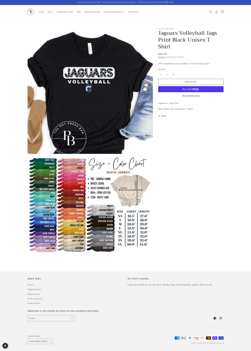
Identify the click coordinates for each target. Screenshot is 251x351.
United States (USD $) (38, 341)
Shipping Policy (34, 289)
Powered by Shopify (217, 343)
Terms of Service (35, 298)
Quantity (161, 69)
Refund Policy (33, 294)
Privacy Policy (33, 303)
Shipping (161, 57)
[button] (211, 12)
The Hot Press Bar (203, 343)
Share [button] (163, 116)
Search (30, 285)
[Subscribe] (72, 318)
